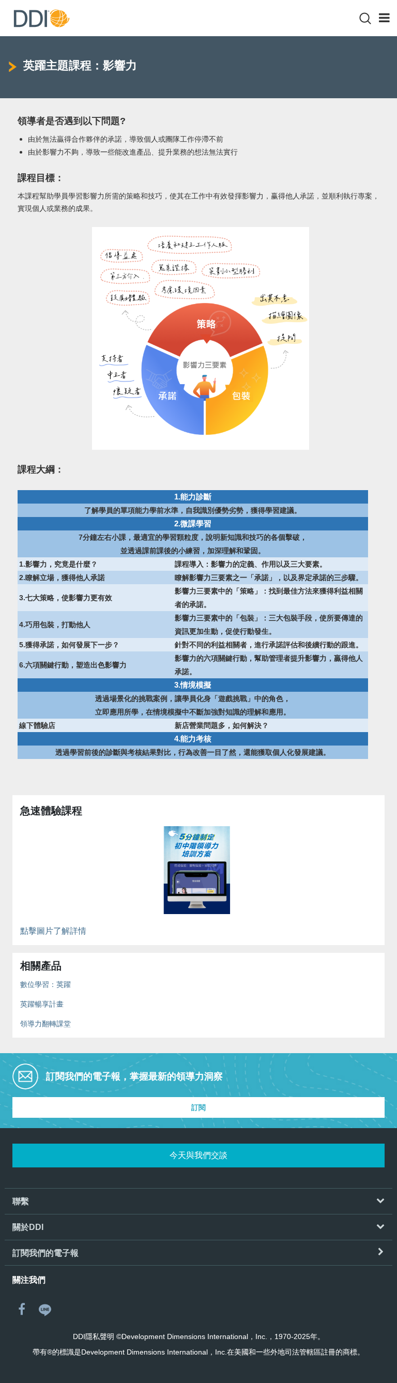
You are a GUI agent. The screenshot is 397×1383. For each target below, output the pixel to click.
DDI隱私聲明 (93, 1336)
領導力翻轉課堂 (45, 1024)
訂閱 (198, 1107)
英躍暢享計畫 (42, 1004)
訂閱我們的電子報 (45, 1253)
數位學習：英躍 (45, 984)
